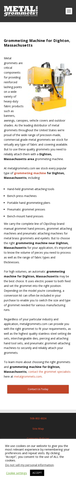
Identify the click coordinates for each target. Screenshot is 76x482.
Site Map (38, 428)
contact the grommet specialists (49, 372)
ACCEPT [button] (37, 473)
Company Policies (38, 438)
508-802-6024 (38, 418)
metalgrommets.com (28, 376)
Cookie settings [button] (16, 473)
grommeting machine (30, 173)
